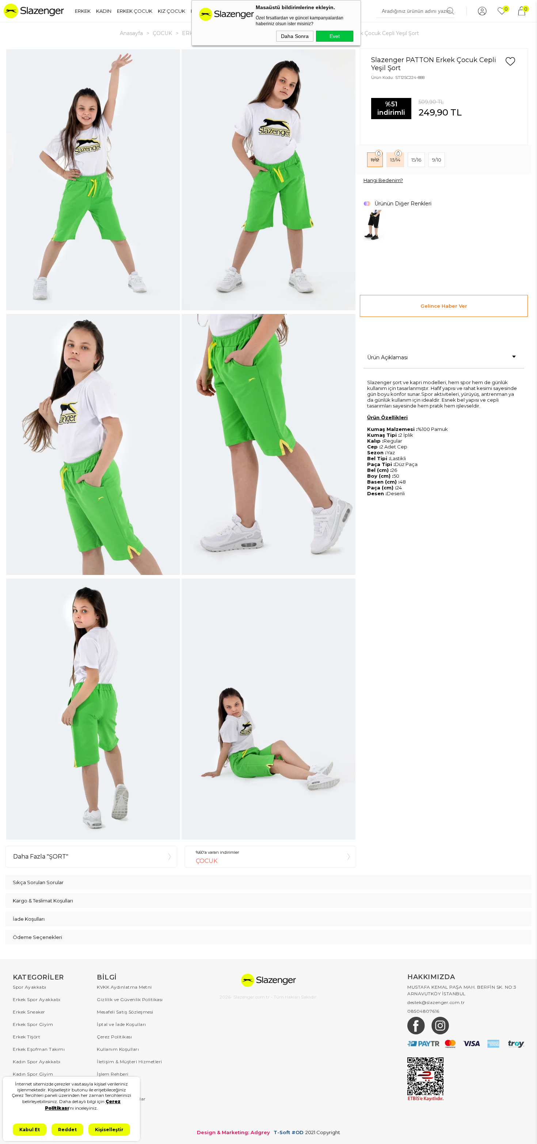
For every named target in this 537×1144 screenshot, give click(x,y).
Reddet (67, 1129)
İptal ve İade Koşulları (121, 1024)
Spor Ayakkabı (29, 987)
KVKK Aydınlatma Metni (124, 987)
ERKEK (83, 11)
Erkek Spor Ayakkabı (37, 999)
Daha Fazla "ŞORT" (40, 856)
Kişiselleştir (109, 1129)
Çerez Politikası (114, 1036)
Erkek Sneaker (29, 1012)
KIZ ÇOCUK (171, 11)
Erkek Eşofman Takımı (39, 1049)
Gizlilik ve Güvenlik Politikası (130, 999)
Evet (335, 36)
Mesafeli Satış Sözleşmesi (125, 1012)
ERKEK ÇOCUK (134, 11)
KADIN (103, 11)
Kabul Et (29, 1129)
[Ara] (450, 11)
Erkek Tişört (26, 1036)
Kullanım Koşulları (118, 1049)
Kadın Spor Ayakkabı (37, 1061)
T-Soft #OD (289, 1132)
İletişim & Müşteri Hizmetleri (129, 1061)
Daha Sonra (295, 36)
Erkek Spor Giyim (33, 1024)
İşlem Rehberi (113, 1074)
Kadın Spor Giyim (33, 1074)
